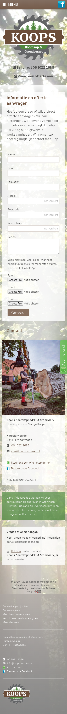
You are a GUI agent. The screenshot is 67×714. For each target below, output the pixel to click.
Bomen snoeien (11, 610)
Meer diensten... (12, 622)
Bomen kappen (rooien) (16, 606)
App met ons (14, 667)
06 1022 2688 (20, 445)
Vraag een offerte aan (35, 76)
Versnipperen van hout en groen (20, 618)
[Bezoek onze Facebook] (61, 4)
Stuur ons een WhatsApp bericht (31, 462)
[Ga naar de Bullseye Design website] (37, 591)
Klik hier (16, 551)
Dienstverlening (20, 588)
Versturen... (18, 312)
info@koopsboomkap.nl (25, 451)
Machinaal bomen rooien (16, 614)
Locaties (34, 584)
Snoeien (45, 584)
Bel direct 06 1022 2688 (35, 67)
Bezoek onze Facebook (25, 468)
